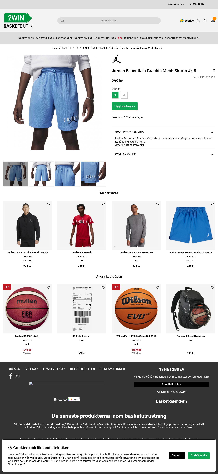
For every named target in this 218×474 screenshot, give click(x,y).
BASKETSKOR (26, 38)
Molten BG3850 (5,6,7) (27, 336)
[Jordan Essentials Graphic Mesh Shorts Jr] (15, 174)
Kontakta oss (176, 4)
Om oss (14, 369)
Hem (55, 48)
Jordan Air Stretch (82, 252)
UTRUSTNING (102, 38)
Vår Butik (198, 4)
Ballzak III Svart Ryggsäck (191, 336)
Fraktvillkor (54, 369)
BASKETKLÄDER (45, 38)
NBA (113, 38)
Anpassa (177, 455)
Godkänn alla (199, 455)
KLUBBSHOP (131, 38)
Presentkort (173, 38)
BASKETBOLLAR (83, 38)
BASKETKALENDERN (151, 38)
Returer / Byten (82, 369)
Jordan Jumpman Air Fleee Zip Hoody (27, 252)
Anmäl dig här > (171, 384)
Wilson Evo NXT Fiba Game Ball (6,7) (136, 336)
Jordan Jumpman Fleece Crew (136, 252)
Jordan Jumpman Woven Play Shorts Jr (190, 252)
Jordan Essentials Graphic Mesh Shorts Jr (142, 48)
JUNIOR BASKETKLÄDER (95, 48)
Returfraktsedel (81, 336)
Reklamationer (112, 369)
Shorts (114, 48)
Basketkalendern (171, 401)
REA (120, 38)
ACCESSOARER (64, 38)
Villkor (32, 369)
